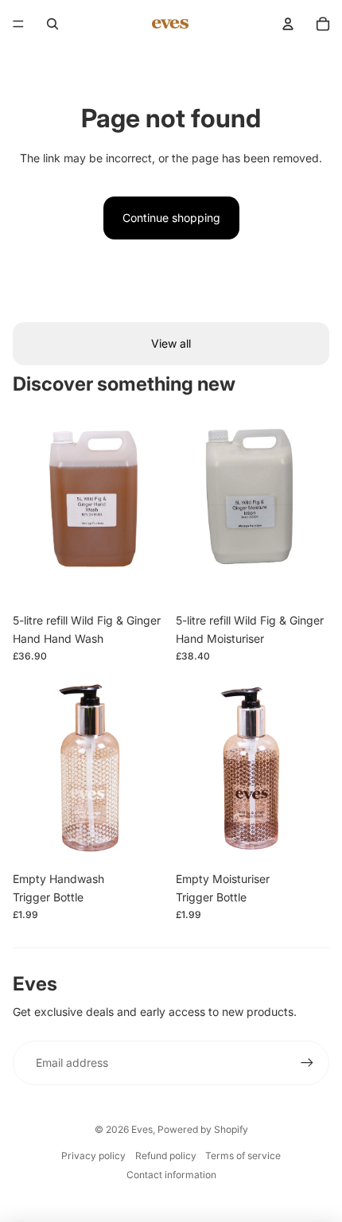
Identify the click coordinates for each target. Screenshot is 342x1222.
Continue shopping (171, 217)
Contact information (171, 1175)
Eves (142, 1129)
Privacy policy (93, 1156)
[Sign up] (307, 1063)
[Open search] (52, 23)
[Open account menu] (287, 23)
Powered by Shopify (202, 1129)
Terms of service (243, 1156)
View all (171, 343)
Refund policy (165, 1156)
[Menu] (18, 24)
